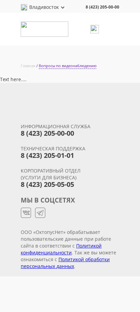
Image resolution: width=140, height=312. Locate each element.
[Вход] (95, 29)
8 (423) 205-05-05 (47, 184)
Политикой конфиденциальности (61, 249)
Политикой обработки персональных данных (65, 262)
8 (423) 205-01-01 (47, 155)
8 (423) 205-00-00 (102, 7)
